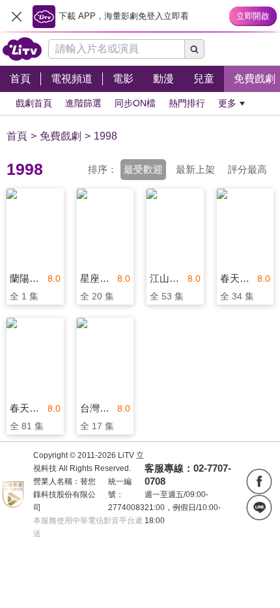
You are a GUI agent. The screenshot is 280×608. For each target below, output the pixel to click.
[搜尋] (194, 49)
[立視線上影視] (22, 49)
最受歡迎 (143, 169)
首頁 (17, 136)
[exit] (16, 16)
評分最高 (247, 169)
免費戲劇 (60, 136)
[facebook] (259, 481)
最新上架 (195, 169)
